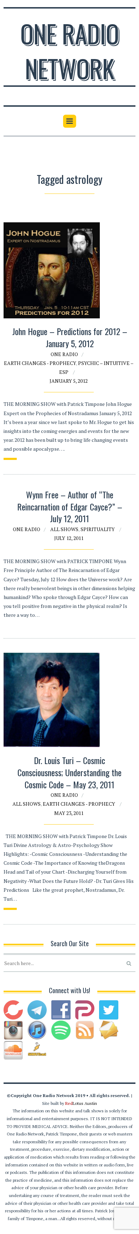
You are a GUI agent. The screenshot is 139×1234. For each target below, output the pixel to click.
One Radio (64, 354)
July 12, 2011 (68, 538)
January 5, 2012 (69, 380)
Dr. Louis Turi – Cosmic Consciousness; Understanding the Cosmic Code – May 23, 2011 (69, 772)
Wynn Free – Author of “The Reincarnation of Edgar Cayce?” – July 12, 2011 (69, 506)
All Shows (64, 529)
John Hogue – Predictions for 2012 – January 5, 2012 (69, 337)
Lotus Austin (81, 1103)
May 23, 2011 (68, 813)
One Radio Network (69, 50)
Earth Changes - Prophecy (40, 363)
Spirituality (98, 529)
